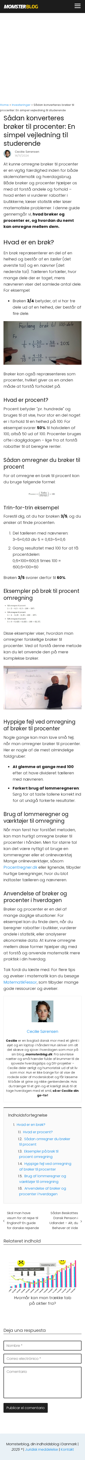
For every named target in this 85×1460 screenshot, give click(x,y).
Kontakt (67, 1449)
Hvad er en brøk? (31, 1124)
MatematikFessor (20, 982)
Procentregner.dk (20, 867)
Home (4, 105)
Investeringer (21, 105)
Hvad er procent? (38, 1132)
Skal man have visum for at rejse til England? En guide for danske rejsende (23, 1220)
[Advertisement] (42, 57)
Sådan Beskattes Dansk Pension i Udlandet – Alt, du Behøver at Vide (63, 1220)
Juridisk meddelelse (41, 1449)
